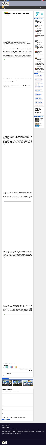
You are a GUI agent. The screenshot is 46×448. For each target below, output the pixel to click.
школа (39, 105)
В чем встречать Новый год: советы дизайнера (10, 368)
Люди (3, 381)
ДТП (35, 75)
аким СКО (42, 86)
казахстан (39, 90)
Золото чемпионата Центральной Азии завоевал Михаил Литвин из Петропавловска (40, 31)
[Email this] (13, 367)
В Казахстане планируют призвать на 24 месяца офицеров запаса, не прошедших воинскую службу (25, 369)
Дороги (40, 75)
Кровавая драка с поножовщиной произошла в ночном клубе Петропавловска (40, 41)
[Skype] (10, 367)
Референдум (39, 79)
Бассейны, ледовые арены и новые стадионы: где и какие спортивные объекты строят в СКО (40, 47)
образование (40, 98)
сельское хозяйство (40, 102)
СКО (41, 79)
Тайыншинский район (37, 82)
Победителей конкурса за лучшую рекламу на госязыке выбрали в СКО (40, 63)
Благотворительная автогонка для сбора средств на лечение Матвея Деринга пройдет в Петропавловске (40, 36)
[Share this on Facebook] (5, 367)
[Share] (11, 367)
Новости (5, 381)
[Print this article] (15, 367)
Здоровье (14, 381)
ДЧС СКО (38, 75)
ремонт (36, 102)
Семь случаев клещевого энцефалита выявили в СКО (39, 26)
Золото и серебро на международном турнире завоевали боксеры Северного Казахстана (40, 69)
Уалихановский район (37, 83)
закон (36, 90)
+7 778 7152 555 (7, 427)
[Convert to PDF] (12, 367)
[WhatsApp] (6, 367)
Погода (36, 79)
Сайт (2, 413)
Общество (7, 381)
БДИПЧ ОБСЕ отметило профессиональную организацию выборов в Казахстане (40, 58)
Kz (2, 8)
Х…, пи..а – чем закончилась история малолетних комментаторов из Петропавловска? (40, 53)
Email (3, 409)
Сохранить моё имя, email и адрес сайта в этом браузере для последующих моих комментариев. (14, 417)
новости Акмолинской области (38, 94)
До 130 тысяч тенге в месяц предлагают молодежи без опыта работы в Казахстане (40, 21)
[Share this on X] (8, 367)
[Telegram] (7, 367)
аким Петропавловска (37, 86)
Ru (4, 8)
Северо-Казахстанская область (6, 382)
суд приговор (36, 105)
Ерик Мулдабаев (9, 373)
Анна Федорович (9, 385)
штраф (42, 105)
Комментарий (4, 392)
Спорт (31, 382)
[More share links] (16, 367)
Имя (3, 405)
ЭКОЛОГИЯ (42, 83)
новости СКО (36, 98)
